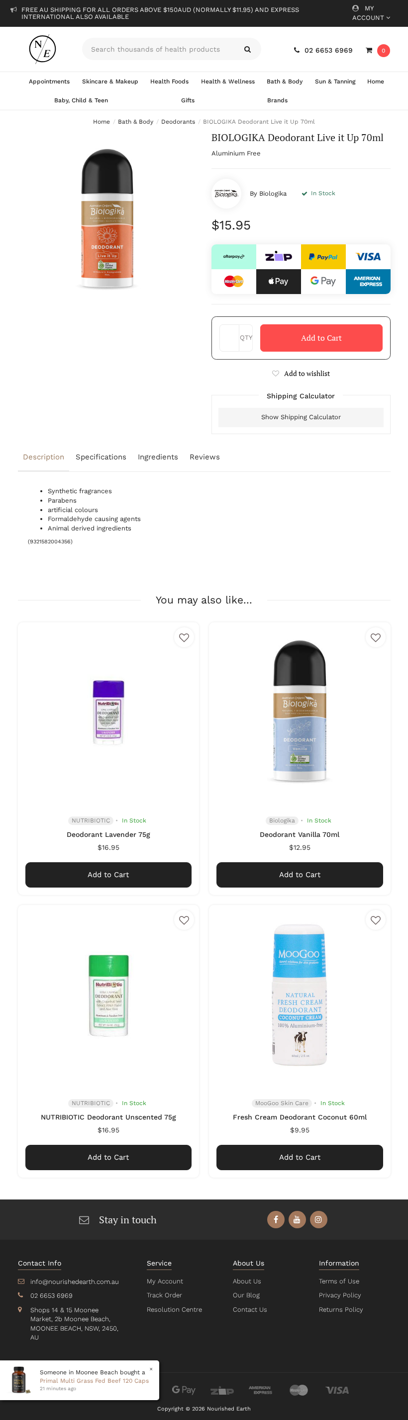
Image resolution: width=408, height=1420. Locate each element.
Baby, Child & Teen (81, 100)
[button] (301, 373)
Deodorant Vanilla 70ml (299, 834)
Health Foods (169, 81)
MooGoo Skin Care (281, 1103)
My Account (369, 12)
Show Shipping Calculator (301, 417)
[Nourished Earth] (43, 49)
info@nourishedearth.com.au (74, 1281)
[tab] (44, 458)
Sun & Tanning (335, 81)
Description (43, 456)
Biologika (273, 193)
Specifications (101, 456)
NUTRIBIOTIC (91, 820)
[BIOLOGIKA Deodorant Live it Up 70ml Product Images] (107, 220)
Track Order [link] (164, 1295)
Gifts (188, 100)
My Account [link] (165, 1281)
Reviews (205, 456)
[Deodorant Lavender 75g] (109, 713)
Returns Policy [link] (341, 1309)
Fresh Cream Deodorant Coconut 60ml (300, 1117)
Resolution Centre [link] (174, 1309)
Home (375, 81)
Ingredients (158, 456)
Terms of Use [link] (339, 1281)
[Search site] (247, 49)
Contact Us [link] (250, 1309)
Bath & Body (285, 81)
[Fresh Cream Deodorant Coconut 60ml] (300, 995)
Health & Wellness (228, 81)
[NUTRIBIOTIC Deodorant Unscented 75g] (109, 995)
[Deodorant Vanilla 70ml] (300, 713)
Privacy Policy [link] (340, 1295)
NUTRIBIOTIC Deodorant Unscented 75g (108, 1117)
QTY (246, 337)
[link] (276, 1219)
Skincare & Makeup (110, 81)
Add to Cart (321, 337)
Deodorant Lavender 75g (108, 834)
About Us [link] (247, 1281)
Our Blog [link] (246, 1295)
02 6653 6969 (329, 50)
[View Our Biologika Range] (226, 194)
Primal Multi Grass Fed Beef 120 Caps (94, 1380)
